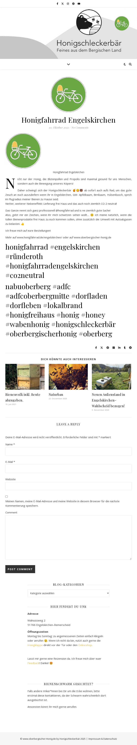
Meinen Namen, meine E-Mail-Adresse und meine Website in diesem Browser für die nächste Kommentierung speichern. (62, 503)
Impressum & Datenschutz (102, 738)
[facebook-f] (58, 3)
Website (10, 479)
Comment (11, 512)
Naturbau (56, 394)
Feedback (33, 663)
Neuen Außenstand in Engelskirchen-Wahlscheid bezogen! (108, 400)
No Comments (79, 127)
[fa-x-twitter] (62, 3)
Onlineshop (85, 645)
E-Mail (10, 462)
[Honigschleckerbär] (68, 33)
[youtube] (79, 3)
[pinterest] (73, 3)
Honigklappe (35, 645)
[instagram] (68, 3)
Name (10, 444)
